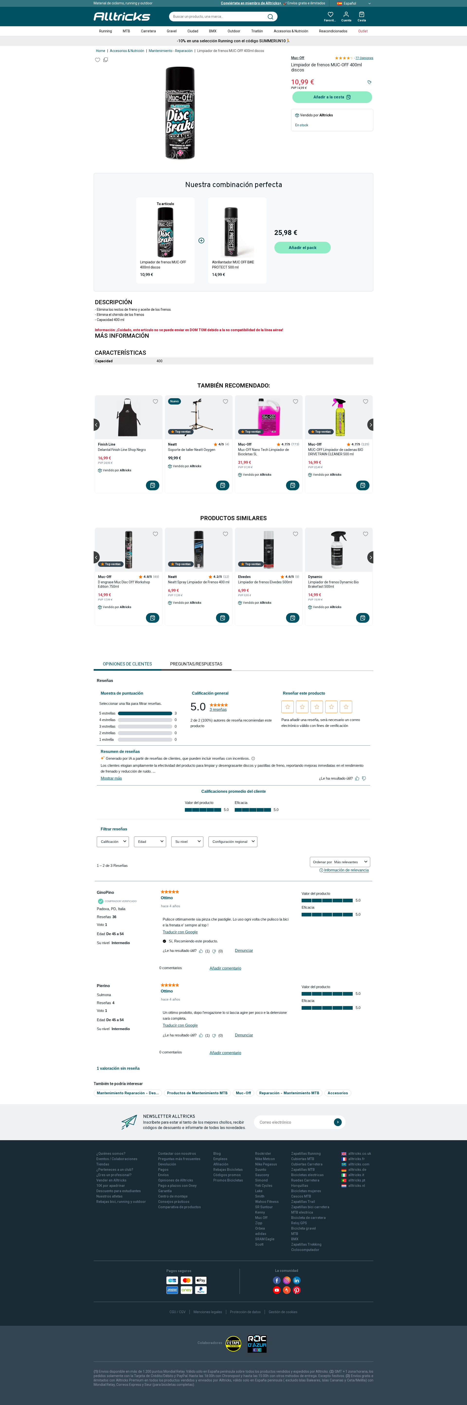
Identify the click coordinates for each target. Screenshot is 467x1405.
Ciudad (193, 31)
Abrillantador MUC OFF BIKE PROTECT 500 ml (233, 264)
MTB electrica (302, 1212)
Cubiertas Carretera (307, 1164)
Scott (259, 1244)
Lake (258, 1191)
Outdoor (234, 31)
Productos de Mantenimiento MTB (197, 1093)
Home (100, 51)
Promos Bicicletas (228, 1180)
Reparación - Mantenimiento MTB (289, 1093)
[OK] (338, 1122)
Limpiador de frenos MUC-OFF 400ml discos (163, 264)
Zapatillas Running (306, 1153)
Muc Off (261, 1218)
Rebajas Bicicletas (228, 1170)
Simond (261, 1180)
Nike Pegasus (266, 1164)
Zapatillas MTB (303, 1170)
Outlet (363, 31)
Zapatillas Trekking (306, 1244)
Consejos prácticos (173, 1202)
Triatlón (257, 31)
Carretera (148, 31)
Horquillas (299, 1186)
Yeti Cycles (263, 1186)
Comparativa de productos (179, 1207)
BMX (212, 31)
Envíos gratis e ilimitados (273, 3)
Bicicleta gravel (303, 1228)
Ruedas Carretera (305, 1180)
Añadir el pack (302, 247)
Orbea (260, 1228)
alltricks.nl (356, 1186)
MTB (126, 31)
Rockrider (263, 1153)
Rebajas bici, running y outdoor (121, 1202)
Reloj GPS (299, 1223)
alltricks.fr (356, 1159)
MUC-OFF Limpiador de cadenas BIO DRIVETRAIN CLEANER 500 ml (335, 452)
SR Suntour (264, 1207)
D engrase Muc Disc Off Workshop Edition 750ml (124, 584)
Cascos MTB (301, 1196)
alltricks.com (358, 1164)
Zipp (258, 1223)
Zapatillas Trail (303, 1202)
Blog (217, 1153)
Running (105, 31)
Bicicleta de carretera (308, 1218)
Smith (259, 1196)
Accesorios (338, 1093)
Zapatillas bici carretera (310, 1207)
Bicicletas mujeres (306, 1191)
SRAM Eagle (264, 1239)
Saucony (262, 1175)
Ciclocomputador (305, 1250)
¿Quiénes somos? (111, 1153)
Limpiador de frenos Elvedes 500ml (265, 582)
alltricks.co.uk (359, 1153)
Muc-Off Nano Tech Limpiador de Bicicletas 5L (263, 452)
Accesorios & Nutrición (291, 31)
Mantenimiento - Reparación (171, 51)
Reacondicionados (333, 31)
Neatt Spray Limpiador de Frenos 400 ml (198, 582)
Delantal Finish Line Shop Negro (122, 450)
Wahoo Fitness (267, 1202)
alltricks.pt (356, 1180)
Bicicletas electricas (307, 1175)
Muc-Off (297, 58)
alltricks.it (356, 1175)
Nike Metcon (265, 1159)
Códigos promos (227, 1175)
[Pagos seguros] (186, 1285)
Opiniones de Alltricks (175, 1180)
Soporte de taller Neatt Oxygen (191, 450)
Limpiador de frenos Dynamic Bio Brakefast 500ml (333, 584)
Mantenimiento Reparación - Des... (128, 1093)
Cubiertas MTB (302, 1159)
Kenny (260, 1212)
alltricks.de (357, 1170)
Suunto (260, 1170)
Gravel (172, 31)
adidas (260, 1234)
